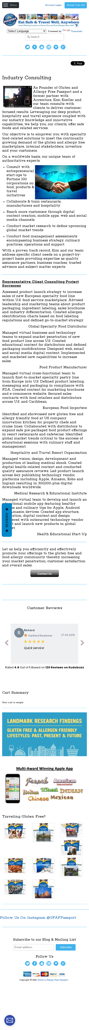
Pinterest (56, 47)
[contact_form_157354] (9, 1020)
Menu (13, 5)
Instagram (48, 47)
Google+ (63, 47)
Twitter (27, 47)
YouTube (41, 47)
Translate (76, 31)
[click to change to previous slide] (6, 644)
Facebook (34, 47)
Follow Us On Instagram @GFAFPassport (38, 917)
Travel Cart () (76, 5)
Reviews (6, 520)
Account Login (53, 5)
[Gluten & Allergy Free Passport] (44, 26)
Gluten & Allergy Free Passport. (53, 980)
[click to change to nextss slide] (82, 644)
